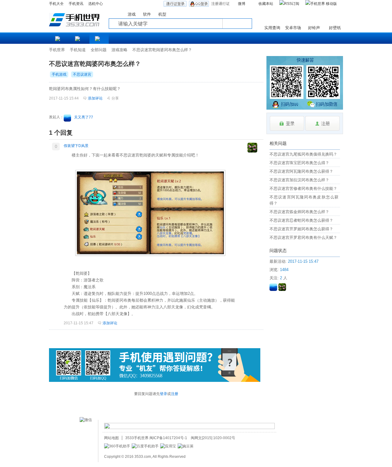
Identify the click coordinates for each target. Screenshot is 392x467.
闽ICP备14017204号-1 (168, 438)
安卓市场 (293, 27)
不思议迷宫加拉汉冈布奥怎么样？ (299, 180)
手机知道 (78, 49)
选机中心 (95, 4)
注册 (174, 394)
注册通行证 (220, 4)
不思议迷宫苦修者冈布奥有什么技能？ (303, 188)
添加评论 (110, 323)
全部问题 (99, 49)
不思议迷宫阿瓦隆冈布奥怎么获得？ (301, 171)
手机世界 (57, 49)
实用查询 (272, 27)
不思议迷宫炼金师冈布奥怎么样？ (299, 211)
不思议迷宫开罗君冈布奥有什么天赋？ (303, 237)
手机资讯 (76, 4)
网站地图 (111, 438)
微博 (241, 4)
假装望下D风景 (76, 146)
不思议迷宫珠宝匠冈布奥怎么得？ (299, 162)
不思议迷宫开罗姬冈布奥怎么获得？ (301, 229)
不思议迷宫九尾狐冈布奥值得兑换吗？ (303, 154)
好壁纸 (335, 27)
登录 (163, 394)
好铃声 (314, 27)
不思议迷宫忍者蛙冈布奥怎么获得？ (301, 220)
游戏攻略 (119, 49)
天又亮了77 (83, 117)
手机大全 (56, 4)
